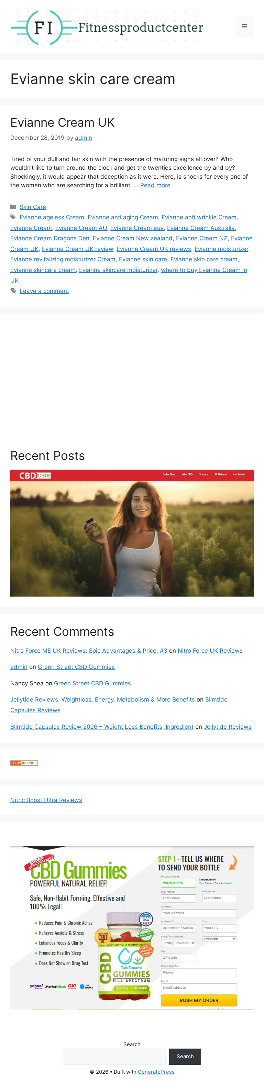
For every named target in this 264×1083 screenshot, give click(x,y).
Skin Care (33, 206)
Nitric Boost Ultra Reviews (46, 800)
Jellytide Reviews (228, 726)
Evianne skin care (143, 259)
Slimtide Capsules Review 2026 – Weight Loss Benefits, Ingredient (102, 726)
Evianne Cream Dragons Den (49, 238)
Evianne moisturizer (221, 248)
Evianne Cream (31, 227)
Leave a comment (44, 290)
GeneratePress (156, 1072)
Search (132, 1044)
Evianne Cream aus (137, 227)
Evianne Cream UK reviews (154, 248)
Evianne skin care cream (204, 259)
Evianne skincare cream (43, 269)
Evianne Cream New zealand (133, 238)
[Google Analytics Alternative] (24, 763)
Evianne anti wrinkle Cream (199, 217)
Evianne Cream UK (62, 122)
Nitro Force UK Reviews (210, 650)
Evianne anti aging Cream (123, 217)
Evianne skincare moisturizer (118, 269)
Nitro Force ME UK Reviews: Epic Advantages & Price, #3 (88, 650)
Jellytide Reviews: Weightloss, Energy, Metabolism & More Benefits (102, 699)
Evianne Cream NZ (202, 238)
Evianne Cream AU (81, 227)
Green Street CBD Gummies (76, 666)
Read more (155, 185)
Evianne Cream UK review (77, 248)
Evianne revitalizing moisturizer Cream (63, 259)
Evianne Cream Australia (201, 227)
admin (19, 666)
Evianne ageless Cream (52, 217)
